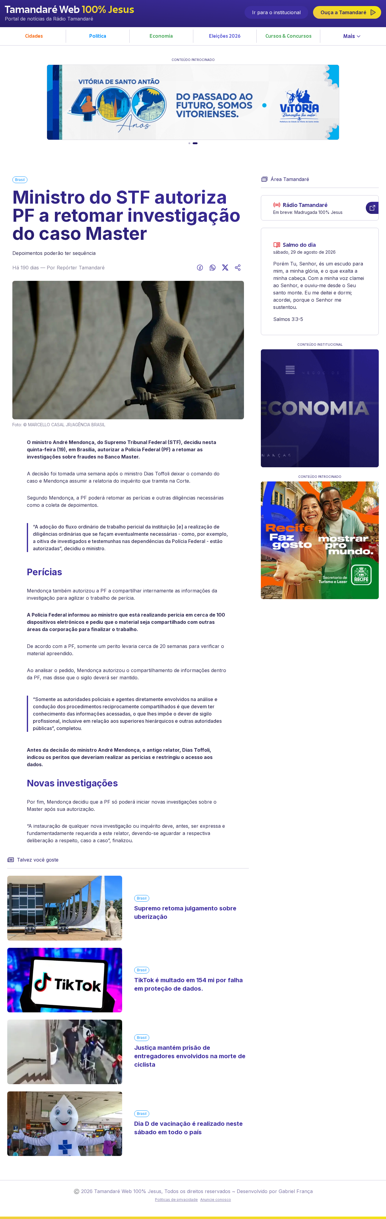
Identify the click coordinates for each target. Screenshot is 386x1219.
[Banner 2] (195, 143)
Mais (349, 36)
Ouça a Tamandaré (343, 12)
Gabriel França (296, 1191)
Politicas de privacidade (176, 1199)
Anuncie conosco (215, 1199)
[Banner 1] (189, 143)
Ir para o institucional (276, 12)
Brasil (20, 179)
